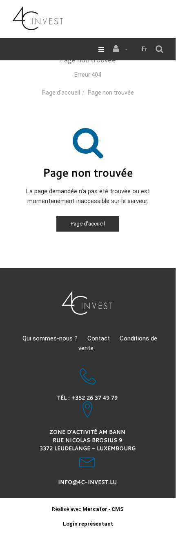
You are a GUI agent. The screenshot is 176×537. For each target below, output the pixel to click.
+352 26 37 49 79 (94, 397)
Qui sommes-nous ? (50, 338)
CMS (117, 509)
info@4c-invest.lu (87, 482)
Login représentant (88, 524)
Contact (98, 338)
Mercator (94, 509)
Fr (144, 49)
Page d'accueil (61, 92)
